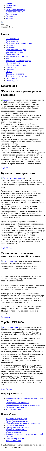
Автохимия (10, 16)
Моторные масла (13, 63)
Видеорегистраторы (14, 52)
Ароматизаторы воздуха (16, 50)
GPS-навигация (12, 39)
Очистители (11, 67)
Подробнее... (6, 168)
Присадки (10, 69)
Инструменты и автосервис (17, 56)
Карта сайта (11, 5)
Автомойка (10, 18)
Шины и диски (12, 80)
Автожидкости (12, 41)
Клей (8, 58)
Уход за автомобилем (14, 12)
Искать (4, 27)
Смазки (9, 72)
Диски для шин (12, 54)
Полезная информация (15, 10)
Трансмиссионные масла (16, 76)
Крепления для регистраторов (18, 61)
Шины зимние (12, 78)
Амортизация (11, 14)
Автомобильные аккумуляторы (19, 43)
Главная (9, 3)
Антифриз (10, 47)
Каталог (9, 7)
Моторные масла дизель (16, 65)
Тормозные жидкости (15, 74)
